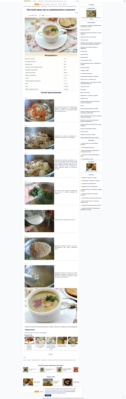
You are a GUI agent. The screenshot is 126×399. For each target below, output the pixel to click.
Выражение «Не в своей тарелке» (90, 186)
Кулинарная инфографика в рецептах (90, 76)
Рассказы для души (85, 67)
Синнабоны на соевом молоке (89, 183)
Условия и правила (48, 398)
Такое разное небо (85, 86)
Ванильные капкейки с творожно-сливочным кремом (54, 1)
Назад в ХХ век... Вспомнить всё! (88, 79)
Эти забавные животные (86, 73)
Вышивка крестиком (85, 29)
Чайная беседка (84, 57)
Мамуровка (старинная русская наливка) (91, 205)
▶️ (39, 15)
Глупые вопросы (84, 40)
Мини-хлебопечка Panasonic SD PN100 (89, 108)
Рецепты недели (84, 131)
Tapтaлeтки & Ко (84, 54)
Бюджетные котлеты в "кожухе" (88, 134)
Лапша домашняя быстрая (88, 147)
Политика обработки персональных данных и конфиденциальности (63, 398)
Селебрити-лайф (85, 70)
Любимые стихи (84, 98)
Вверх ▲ (82, 398)
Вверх (25, 357)
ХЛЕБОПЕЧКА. (27, 1)
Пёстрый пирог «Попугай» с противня (91, 180)
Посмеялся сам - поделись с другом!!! (89, 95)
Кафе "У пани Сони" (85, 92)
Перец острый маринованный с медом (90, 137)
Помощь (43, 398)
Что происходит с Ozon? (86, 60)
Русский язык (84, 51)
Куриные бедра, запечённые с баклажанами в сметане (91, 18)
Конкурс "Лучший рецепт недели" (88, 128)
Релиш (82, 105)
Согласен (48, 395)
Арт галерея (83, 89)
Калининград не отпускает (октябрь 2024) (92, 198)
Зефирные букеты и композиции (88, 37)
